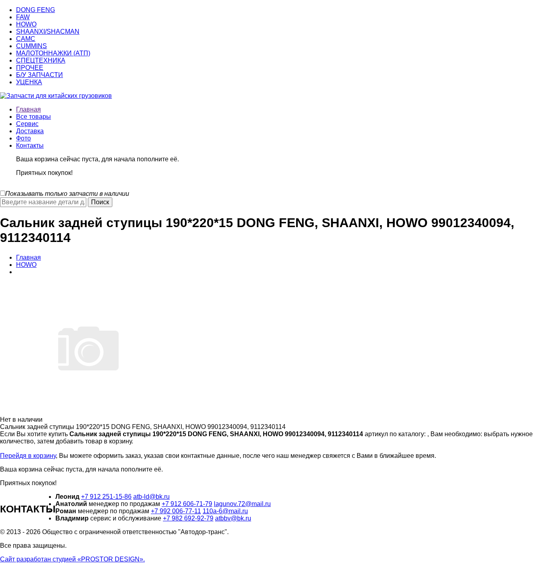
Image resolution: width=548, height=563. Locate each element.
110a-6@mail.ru (225, 511)
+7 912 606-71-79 (187, 503)
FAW (23, 17)
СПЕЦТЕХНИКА (40, 60)
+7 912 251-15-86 (106, 496)
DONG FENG (35, 9)
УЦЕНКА (29, 82)
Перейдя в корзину (28, 455)
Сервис (27, 123)
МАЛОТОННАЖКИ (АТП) (53, 53)
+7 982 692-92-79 (188, 518)
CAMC (25, 38)
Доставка (30, 131)
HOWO (26, 24)
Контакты (30, 145)
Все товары (33, 116)
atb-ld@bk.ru (151, 496)
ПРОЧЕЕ (29, 67)
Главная (28, 109)
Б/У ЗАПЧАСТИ (39, 74)
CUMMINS (31, 46)
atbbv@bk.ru (233, 518)
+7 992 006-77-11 (176, 511)
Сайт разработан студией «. (72, 559)
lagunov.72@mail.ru (242, 503)
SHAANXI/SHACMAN (47, 31)
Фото (23, 138)
